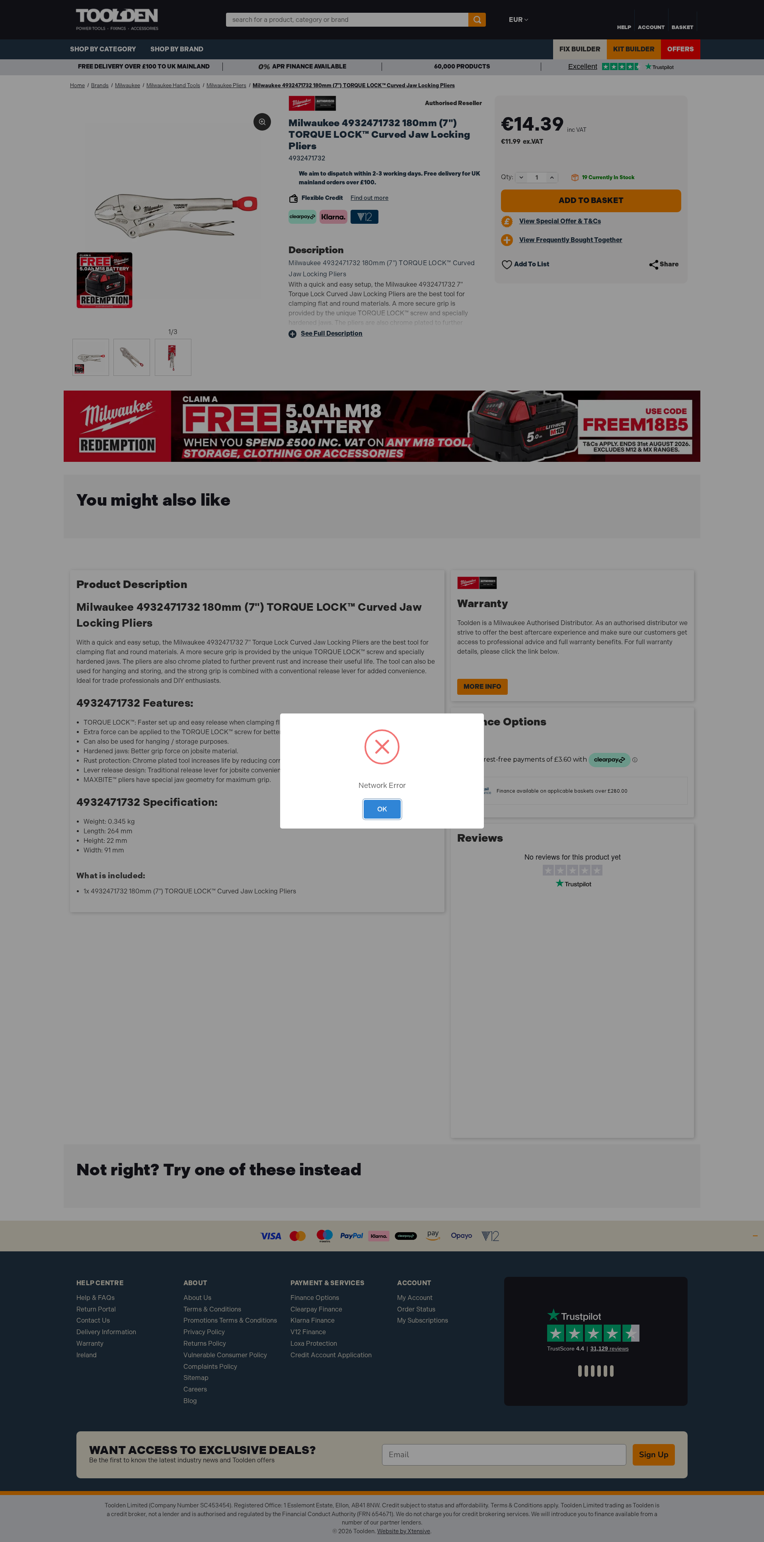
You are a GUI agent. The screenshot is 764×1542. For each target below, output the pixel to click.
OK (382, 809)
